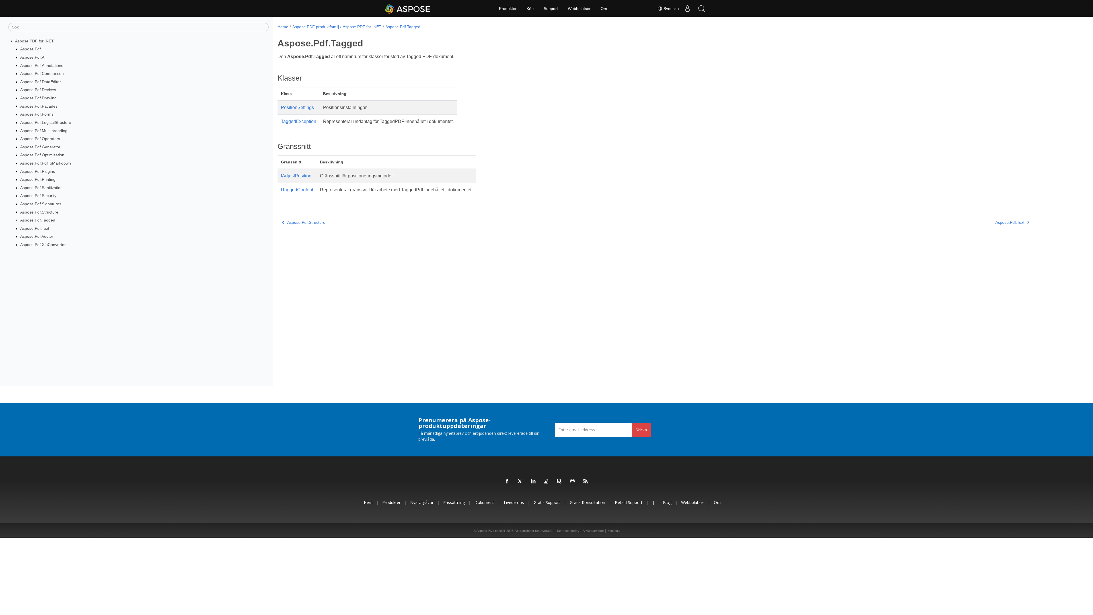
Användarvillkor (593, 530)
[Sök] (702, 8)
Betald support (628, 502)
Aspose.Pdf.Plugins (37, 171)
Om (604, 8)
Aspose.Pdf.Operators (40, 138)
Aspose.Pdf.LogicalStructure (45, 122)
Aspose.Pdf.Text (34, 228)
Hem (368, 502)
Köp (530, 8)
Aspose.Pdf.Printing (38, 179)
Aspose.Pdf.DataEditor (40, 81)
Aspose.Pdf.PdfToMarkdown (45, 163)
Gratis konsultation (587, 502)
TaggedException (298, 121)
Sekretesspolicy (568, 530)
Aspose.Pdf (30, 49)
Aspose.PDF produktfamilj (315, 26)
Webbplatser (579, 8)
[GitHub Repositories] (572, 481)
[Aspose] (407, 8)
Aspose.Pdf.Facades (38, 106)
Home (283, 26)
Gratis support (547, 502)
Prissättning (454, 502)
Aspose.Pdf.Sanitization (41, 187)
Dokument (484, 502)
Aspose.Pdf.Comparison (42, 73)
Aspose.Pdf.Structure (39, 212)
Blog (667, 502)
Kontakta (613, 530)
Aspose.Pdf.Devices (38, 89)
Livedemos (514, 502)
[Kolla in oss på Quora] (559, 481)
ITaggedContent (297, 189)
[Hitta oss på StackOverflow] (546, 481)
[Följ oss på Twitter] (520, 481)
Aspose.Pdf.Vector (36, 236)
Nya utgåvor (421, 502)
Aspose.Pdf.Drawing (38, 98)
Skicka (641, 429)
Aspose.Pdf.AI (33, 57)
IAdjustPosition (296, 175)
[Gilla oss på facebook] (507, 481)
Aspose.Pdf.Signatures (40, 204)
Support (551, 8)
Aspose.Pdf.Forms (37, 114)
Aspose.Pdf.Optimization (42, 155)
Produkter (508, 8)
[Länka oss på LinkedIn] (533, 481)
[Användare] (687, 8)
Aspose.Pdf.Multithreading (43, 130)
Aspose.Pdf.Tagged (37, 220)
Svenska (670, 8)
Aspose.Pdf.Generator (40, 147)
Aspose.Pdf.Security (38, 195)
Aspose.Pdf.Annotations (41, 65)
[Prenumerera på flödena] (585, 481)
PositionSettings (297, 107)
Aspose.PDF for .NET (34, 41)
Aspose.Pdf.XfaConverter (43, 244)
